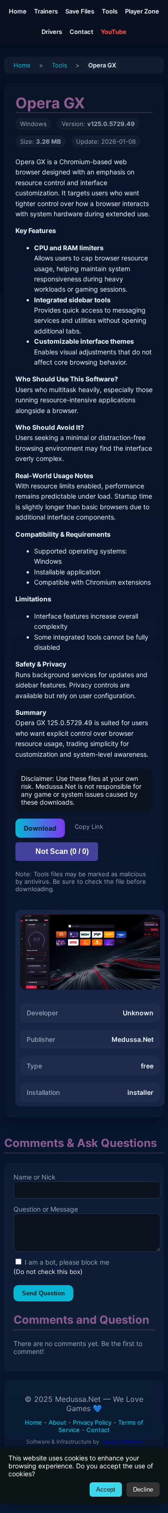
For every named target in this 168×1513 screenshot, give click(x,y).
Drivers (52, 31)
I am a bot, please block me (66, 1262)
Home (18, 11)
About (57, 1422)
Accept (105, 1489)
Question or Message (46, 1209)
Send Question (43, 1293)
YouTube (113, 31)
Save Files (79, 11)
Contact (81, 31)
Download (40, 828)
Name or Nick (35, 1177)
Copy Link (89, 826)
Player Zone (142, 11)
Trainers (46, 11)
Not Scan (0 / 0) (62, 851)
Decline (143, 1489)
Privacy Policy (92, 1422)
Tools (110, 11)
